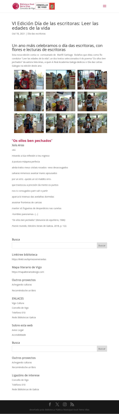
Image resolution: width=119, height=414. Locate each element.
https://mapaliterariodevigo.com (28, 271)
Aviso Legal (17, 330)
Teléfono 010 (18, 384)
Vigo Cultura (18, 303)
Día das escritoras (36, 33)
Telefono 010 (18, 312)
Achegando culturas (22, 284)
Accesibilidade (19, 334)
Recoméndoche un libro (24, 290)
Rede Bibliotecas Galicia (24, 317)
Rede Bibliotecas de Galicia (25, 389)
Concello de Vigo (20, 307)
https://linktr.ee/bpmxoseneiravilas (29, 259)
